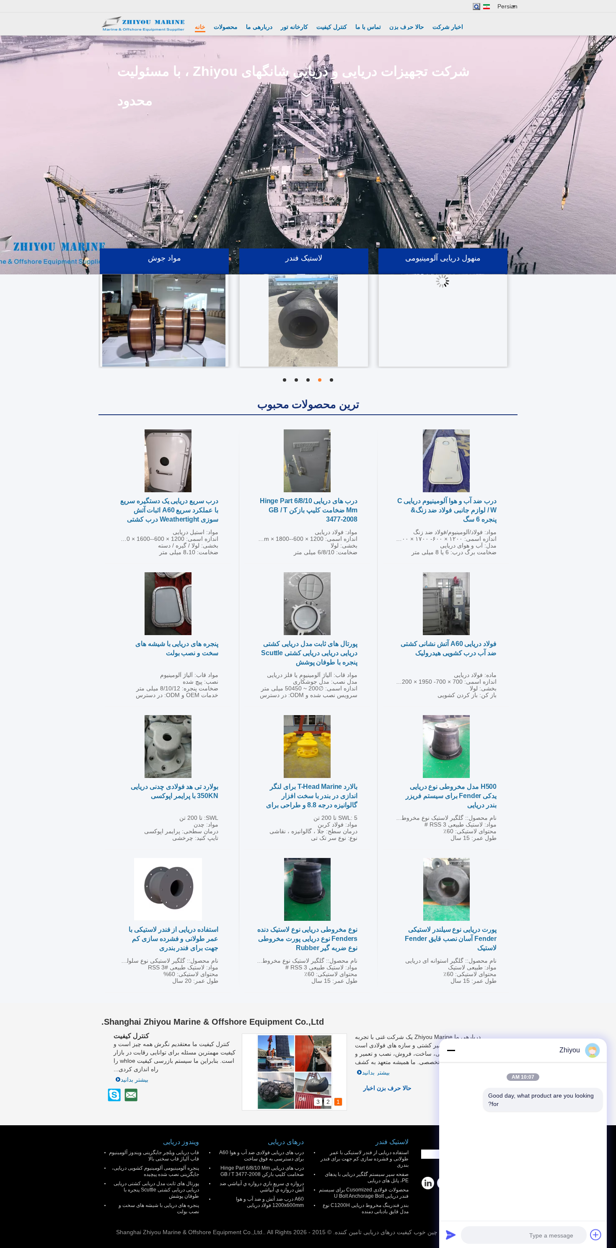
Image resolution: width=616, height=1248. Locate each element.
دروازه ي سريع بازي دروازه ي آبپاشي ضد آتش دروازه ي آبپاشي (262, 1187)
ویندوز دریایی (181, 1141)
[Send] (451, 1234)
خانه (200, 26)
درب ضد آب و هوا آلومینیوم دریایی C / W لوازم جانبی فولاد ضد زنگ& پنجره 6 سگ (447, 510)
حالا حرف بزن (406, 27)
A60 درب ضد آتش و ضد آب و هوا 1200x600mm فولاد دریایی (270, 1202)
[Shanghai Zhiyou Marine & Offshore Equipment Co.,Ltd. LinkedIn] (428, 1183)
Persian (507, 6)
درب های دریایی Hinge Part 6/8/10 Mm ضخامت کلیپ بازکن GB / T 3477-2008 (308, 510)
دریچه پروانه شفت (164, 270)
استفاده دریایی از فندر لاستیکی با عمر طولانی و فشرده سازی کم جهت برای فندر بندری (173, 938)
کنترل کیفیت (331, 26)
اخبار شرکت (447, 26)
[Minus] (451, 1050)
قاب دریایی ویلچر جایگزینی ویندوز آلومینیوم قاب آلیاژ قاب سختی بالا (154, 1156)
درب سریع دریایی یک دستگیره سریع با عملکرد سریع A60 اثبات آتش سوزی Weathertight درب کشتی (169, 510)
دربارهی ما (259, 26)
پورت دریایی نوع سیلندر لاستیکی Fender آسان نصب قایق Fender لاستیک (451, 938)
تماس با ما (368, 26)
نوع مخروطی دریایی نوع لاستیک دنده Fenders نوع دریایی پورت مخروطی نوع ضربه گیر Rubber (307, 938)
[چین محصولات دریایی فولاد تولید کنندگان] (303, 333)
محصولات (226, 26)
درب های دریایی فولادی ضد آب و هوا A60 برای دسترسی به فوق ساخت (261, 1156)
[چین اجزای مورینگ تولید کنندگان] (442, 333)
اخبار (369, 1088)
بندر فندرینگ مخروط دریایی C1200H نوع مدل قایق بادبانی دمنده (366, 1208)
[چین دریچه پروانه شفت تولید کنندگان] (163, 333)
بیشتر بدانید (376, 1072)
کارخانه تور (294, 26)
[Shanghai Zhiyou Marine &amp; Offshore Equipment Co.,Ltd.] (142, 24)
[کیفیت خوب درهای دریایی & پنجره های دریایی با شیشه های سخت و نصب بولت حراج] (168, 603)
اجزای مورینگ (443, 270)
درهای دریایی (286, 1141)
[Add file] (596, 1234)
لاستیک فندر (392, 1141)
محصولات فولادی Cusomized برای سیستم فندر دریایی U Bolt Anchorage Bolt (364, 1193)
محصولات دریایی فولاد (304, 270)
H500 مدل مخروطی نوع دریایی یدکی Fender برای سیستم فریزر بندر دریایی (451, 796)
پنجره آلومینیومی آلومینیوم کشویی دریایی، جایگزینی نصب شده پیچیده (155, 1171)
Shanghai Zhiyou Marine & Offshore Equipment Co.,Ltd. (212, 1021)
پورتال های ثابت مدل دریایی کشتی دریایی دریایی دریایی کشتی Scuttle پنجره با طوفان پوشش (309, 653)
